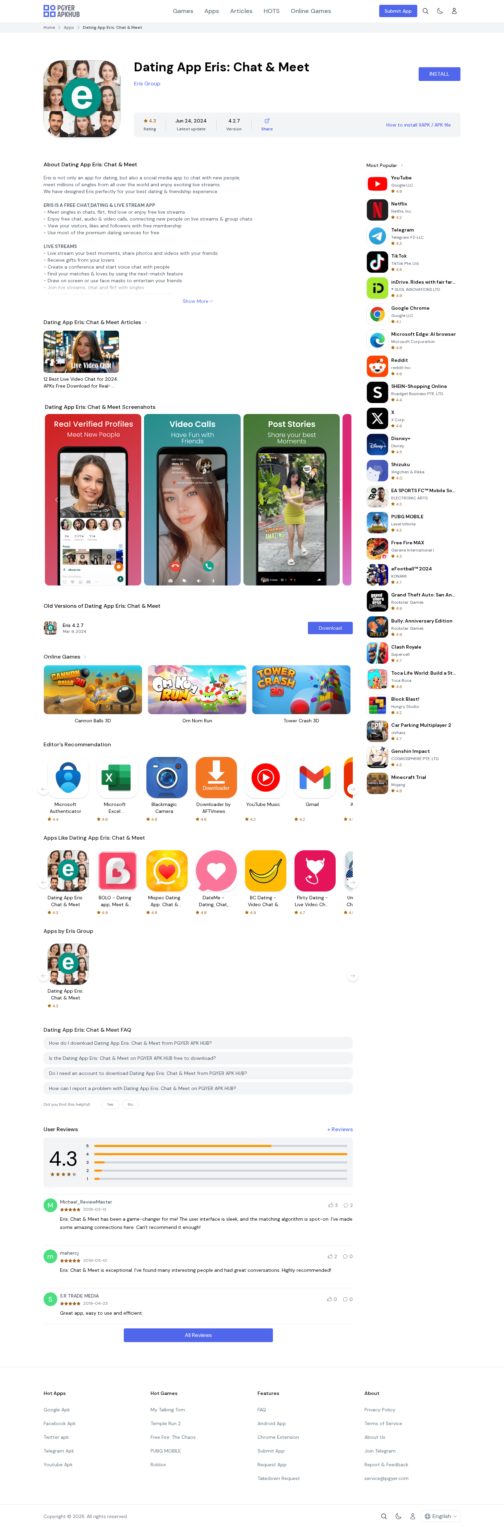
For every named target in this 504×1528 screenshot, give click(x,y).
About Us (374, 1437)
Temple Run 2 (166, 1423)
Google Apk (57, 1410)
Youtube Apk (58, 1464)
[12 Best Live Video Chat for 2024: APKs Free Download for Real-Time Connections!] (81, 352)
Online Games (311, 11)
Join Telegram (380, 1451)
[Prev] (56, 500)
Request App (272, 1464)
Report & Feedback (386, 1464)
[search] (425, 11)
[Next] (340, 500)
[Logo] (62, 11)
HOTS (272, 11)
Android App (271, 1423)
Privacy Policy (379, 1410)
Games (183, 11)
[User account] (454, 11)
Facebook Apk (60, 1423)
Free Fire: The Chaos (173, 1437)
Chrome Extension (278, 1437)
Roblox (158, 1464)
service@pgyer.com (386, 1478)
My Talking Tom (168, 1410)
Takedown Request (278, 1478)
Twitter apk (56, 1437)
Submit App (398, 11)
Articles (241, 11)
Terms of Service (383, 1423)
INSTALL (439, 74)
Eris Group (147, 83)
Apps (211, 11)
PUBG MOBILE (166, 1451)
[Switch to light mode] (440, 11)
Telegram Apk (59, 1451)
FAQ (261, 1410)
